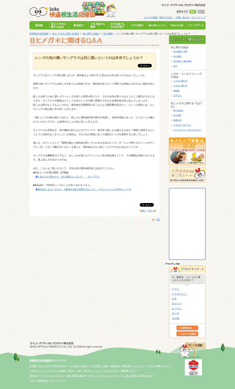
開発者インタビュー (133, 366)
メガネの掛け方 (180, 86)
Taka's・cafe (74, 370)
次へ (151, 210)
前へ (144, 210)
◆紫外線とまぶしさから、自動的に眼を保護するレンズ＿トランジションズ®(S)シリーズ (83, 189)
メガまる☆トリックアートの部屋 (47, 370)
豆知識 (33, 366)
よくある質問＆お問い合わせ (137, 375)
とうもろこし (179, 293)
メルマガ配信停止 (38, 380)
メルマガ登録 (150, 17)
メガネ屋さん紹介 (99, 366)
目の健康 (108, 33)
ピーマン (177, 308)
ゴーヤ (175, 313)
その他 (175, 318)
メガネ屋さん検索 (77, 366)
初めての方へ (166, 17)
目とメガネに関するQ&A (65, 33)
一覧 (157, 219)
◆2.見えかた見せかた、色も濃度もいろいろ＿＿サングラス (67, 176)
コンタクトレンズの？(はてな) (187, 130)
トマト (175, 288)
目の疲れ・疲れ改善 (182, 61)
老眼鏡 (176, 91)
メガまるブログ (110, 370)
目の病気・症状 (180, 51)
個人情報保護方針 (76, 375)
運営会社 (34, 375)
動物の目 (177, 120)
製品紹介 (116, 366)
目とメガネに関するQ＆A (52, 366)
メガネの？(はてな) (182, 125)
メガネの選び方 (180, 81)
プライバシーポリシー (53, 375)
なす (174, 298)
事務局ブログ (128, 370)
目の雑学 (177, 115)
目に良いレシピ (91, 370)
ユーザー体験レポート (158, 366)
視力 (175, 66)
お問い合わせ (182, 17)
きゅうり (177, 303)
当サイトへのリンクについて (104, 375)
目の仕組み (178, 110)
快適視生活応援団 (38, 33)
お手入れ (177, 95)
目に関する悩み (91, 33)
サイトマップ (198, 17)
